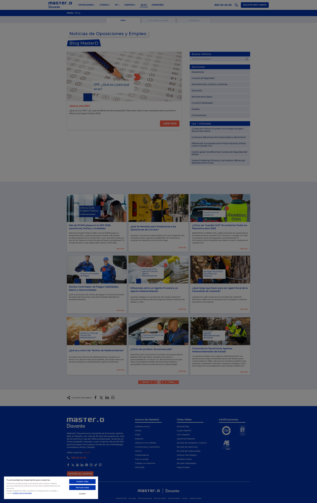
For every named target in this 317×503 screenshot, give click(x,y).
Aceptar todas (82, 481)
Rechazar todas (82, 488)
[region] (51, 487)
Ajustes (82, 493)
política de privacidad (22, 493)
